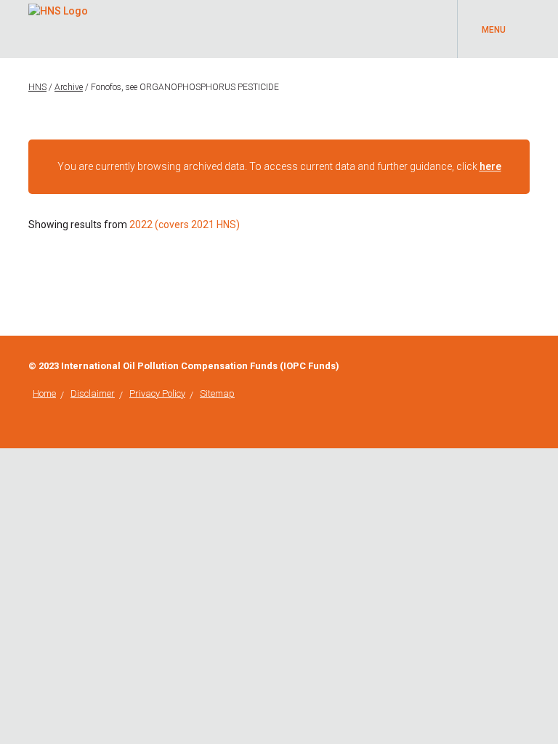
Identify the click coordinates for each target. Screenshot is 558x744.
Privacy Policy (157, 393)
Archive (68, 87)
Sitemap (217, 393)
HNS (37, 87)
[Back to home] (58, 9)
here (490, 166)
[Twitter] (526, 366)
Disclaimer (92, 393)
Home (44, 393)
